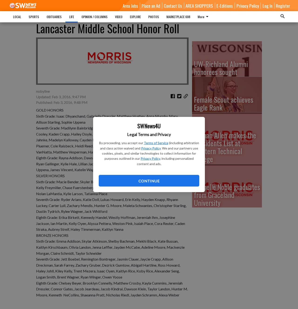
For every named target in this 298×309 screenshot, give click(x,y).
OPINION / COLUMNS (94, 16)
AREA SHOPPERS (199, 6)
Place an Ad (151, 6)
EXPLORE (135, 16)
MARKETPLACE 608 (178, 16)
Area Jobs (130, 6)
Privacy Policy (151, 148)
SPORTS (34, 16)
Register (283, 6)
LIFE (71, 16)
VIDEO (118, 16)
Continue (149, 181)
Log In (267, 6)
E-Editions (225, 6)
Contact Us (173, 6)
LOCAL (17, 16)
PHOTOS (153, 16)
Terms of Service (156, 143)
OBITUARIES (54, 16)
